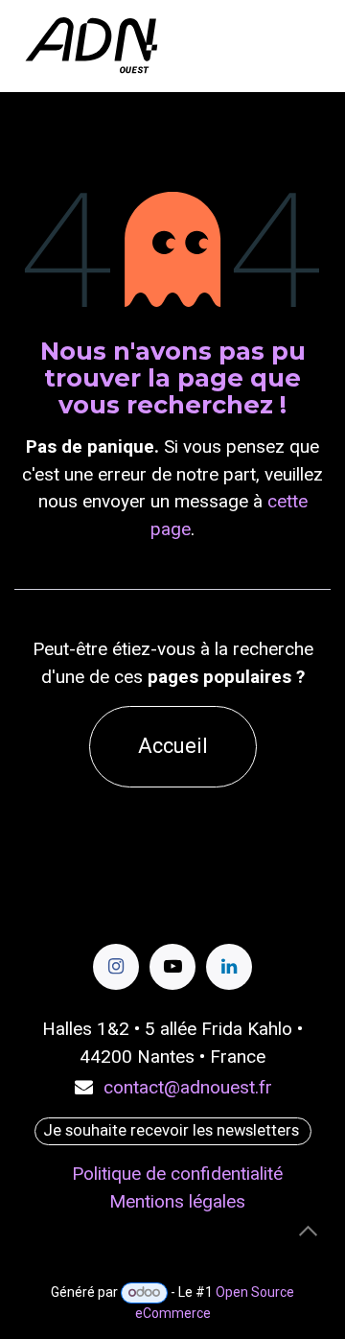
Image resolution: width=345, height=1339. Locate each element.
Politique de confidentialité (177, 1174)
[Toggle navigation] (313, 45)
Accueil (173, 746)
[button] (308, 1231)
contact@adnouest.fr (188, 1087)
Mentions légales (177, 1201)
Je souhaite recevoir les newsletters (173, 1130)
